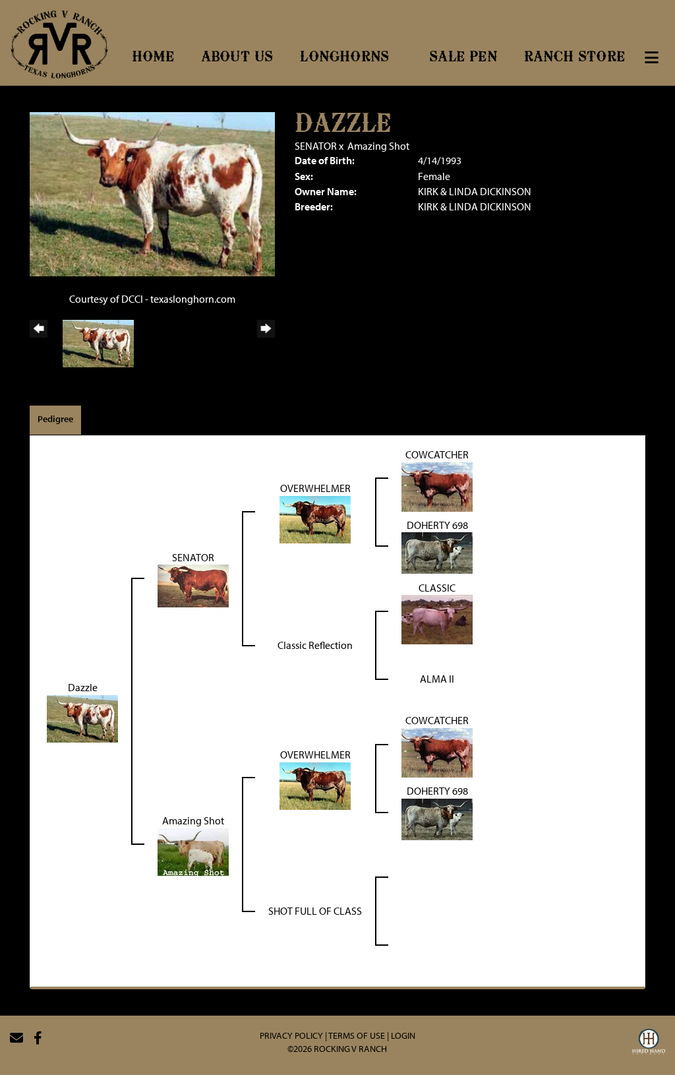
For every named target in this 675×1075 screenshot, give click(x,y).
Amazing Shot (378, 145)
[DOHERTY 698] (437, 552)
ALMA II (437, 678)
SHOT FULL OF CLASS (315, 910)
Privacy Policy (291, 1035)
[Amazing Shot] (193, 850)
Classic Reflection (315, 645)
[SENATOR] (193, 585)
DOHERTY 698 (437, 525)
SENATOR (316, 145)
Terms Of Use (356, 1035)
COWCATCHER (437, 454)
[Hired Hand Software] (648, 1043)
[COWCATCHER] (437, 485)
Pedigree (55, 419)
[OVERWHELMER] (315, 518)
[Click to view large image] (152, 192)
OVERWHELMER (315, 488)
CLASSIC (437, 587)
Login (403, 1035)
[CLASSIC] (437, 618)
